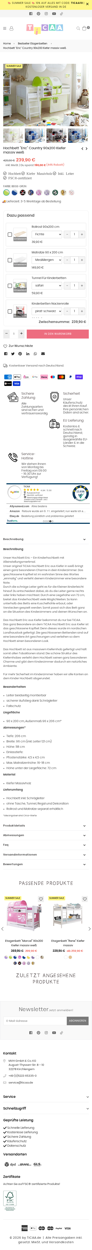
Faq (6, 845)
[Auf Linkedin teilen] (28, 353)
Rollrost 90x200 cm (45, 226)
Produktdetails (14, 825)
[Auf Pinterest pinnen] (20, 353)
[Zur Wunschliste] (41, 899)
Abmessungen (13, 835)
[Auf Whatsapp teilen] (36, 353)
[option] (46, 95)
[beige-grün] (6, 192)
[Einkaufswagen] (84, 28)
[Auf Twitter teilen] (13, 353)
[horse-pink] (39, 192)
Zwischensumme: (54, 322)
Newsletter (46, 1009)
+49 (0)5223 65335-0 (23, 1076)
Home (7, 43)
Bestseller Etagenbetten (32, 43)
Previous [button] (8, 92)
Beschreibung (13, 539)
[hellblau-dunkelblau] (14, 192)
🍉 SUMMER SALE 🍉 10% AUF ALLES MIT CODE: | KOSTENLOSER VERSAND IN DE (46, 5)
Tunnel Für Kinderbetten (49, 278)
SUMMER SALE (13, 66)
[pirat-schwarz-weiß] (22, 192)
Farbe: (14, 186)
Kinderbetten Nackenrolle (50, 303)
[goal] (55, 192)
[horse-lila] (47, 192)
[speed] (71, 192)
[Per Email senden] (43, 353)
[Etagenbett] (82, 148)
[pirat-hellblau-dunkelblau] (31, 192)
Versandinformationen (20, 854)
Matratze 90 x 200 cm (47, 252)
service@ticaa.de (21, 1082)
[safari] (63, 192)
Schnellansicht (20, 239)
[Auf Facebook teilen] (6, 353)
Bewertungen (13, 864)
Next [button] (83, 92)
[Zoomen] (83, 121)
